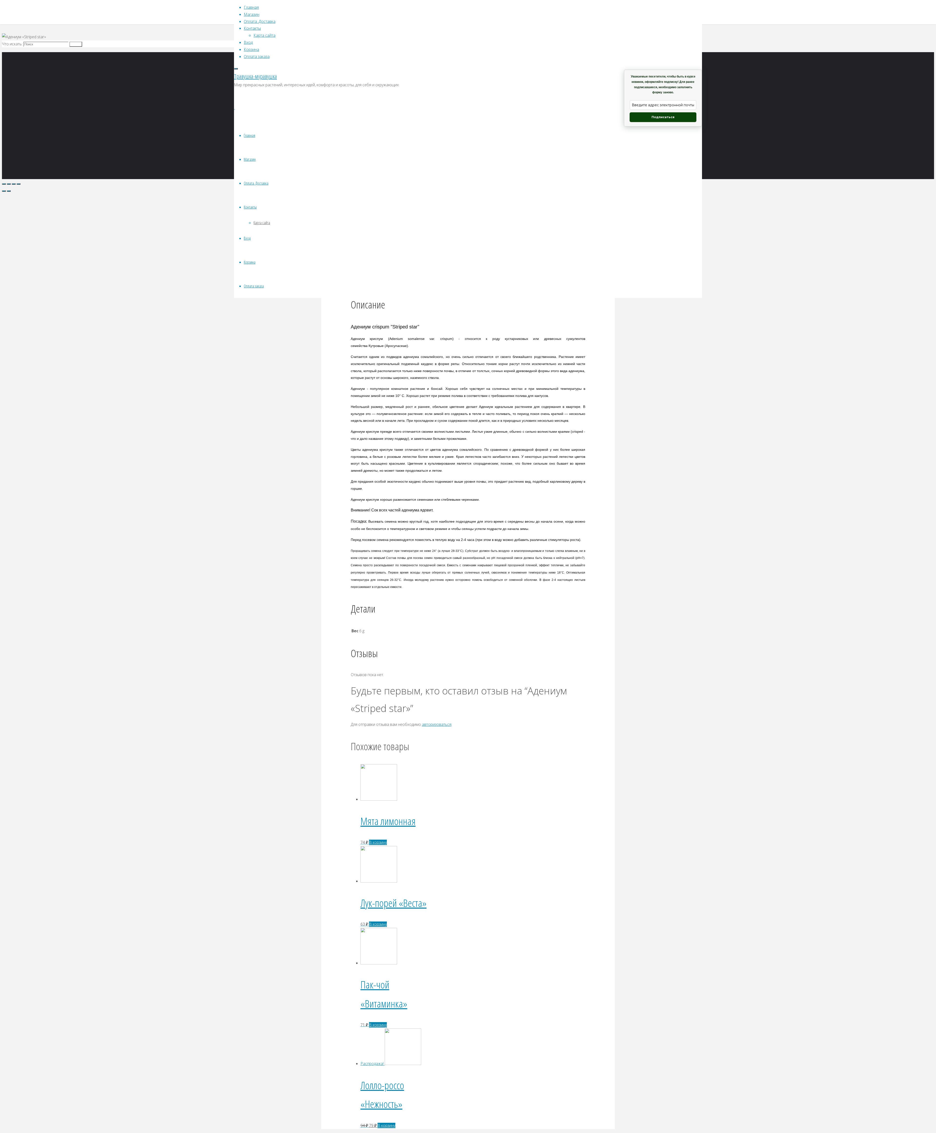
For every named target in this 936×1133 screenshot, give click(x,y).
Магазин (250, 159)
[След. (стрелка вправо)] (9, 191)
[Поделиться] (9, 184)
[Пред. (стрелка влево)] (4, 191)
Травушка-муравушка (255, 76)
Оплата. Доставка (256, 183)
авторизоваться (436, 724)
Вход (247, 238)
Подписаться (663, 117)
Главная (249, 135)
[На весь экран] (14, 184)
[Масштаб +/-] (18, 184)
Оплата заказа (254, 286)
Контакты (250, 207)
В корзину (378, 842)
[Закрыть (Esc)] (4, 184)
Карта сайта (262, 222)
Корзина (249, 262)
